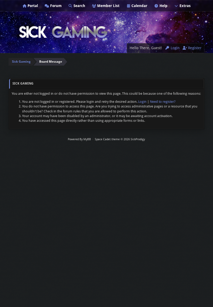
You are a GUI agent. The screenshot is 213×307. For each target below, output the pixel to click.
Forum (55, 6)
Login (174, 48)
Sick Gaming (21, 61)
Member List (107, 6)
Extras (184, 6)
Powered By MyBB (79, 139)
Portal (32, 6)
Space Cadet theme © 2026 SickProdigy (120, 139)
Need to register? (163, 102)
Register (194, 48)
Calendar (138, 6)
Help (163, 6)
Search (78, 6)
